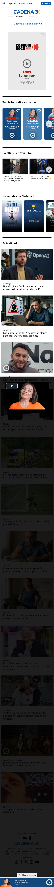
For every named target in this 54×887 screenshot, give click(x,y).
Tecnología (7, 284)
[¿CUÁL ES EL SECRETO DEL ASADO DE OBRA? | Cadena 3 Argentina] (15, 173)
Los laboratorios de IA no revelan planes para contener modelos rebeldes (25, 334)
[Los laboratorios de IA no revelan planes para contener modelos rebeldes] (27, 310)
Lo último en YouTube (17, 153)
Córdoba (31, 17)
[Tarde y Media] (12, 135)
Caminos (21, 3)
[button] (49, 124)
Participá (46, 3)
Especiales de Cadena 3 (19, 196)
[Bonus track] (27, 63)
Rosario (42, 17)
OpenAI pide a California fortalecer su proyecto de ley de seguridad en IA (23, 287)
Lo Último (10, 17)
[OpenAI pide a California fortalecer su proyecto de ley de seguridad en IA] (27, 264)
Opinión (30, 3)
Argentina (19, 17)
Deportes (12, 3)
